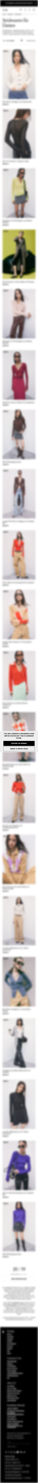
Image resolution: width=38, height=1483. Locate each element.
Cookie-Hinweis (12, 1408)
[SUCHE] (21, 9)
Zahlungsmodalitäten (15, 1373)
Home (4, 14)
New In (9, 1334)
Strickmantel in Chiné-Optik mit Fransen (18, 282)
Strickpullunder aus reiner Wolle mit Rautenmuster (17, 765)
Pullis (21, 1302)
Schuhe (9, 1341)
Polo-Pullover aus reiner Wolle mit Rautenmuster (16, 888)
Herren (9, 1348)
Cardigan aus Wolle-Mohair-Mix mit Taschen (16, 1071)
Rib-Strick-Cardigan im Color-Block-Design (17, 1010)
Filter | (8, 40)
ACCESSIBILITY (12, 1419)
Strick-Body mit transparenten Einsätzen (18, 583)
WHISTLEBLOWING (13, 1424)
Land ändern (11, 1400)
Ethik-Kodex (11, 1417)
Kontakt (10, 1364)
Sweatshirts (16, 1302)
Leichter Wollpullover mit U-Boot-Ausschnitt (16, 949)
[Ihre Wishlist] (29, 9)
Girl (8, 1351)
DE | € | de (11, 1447)
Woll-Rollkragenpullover (12, 462)
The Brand (10, 1386)
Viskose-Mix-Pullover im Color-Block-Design (17, 643)
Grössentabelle (12, 1376)
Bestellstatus (12, 1368)
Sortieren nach (31, 40)
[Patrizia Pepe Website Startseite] (6, 10)
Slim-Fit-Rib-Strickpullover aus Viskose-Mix (18, 1194)
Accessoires (11, 1344)
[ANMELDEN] (25, 9)
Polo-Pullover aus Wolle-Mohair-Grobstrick (15, 704)
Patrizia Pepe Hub (13, 1393)
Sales (9, 1353)
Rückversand (12, 1361)
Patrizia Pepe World (14, 1391)
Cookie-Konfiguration (15, 1421)
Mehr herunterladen (19, 1279)
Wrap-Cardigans (11, 1304)
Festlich (10, 1346)
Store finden (11, 1371)
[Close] (35, 3)
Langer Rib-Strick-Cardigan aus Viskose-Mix (19, 522)
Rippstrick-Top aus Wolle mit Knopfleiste (18, 403)
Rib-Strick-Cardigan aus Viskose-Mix (17, 102)
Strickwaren (18, 14)
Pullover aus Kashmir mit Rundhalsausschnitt (12, 827)
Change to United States (19, 749)
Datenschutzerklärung (15, 1411)
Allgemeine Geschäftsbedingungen (15, 1413)
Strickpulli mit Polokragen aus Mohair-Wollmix (17, 221)
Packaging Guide (13, 1398)
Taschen (10, 1339)
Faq (8, 1378)
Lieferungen (11, 1366)
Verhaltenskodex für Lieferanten (14, 1426)
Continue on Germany (19, 743)
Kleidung (10, 14)
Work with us (12, 1396)
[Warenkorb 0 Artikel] (34, 9)
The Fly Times (11, 1388)
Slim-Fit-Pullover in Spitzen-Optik (16, 161)
